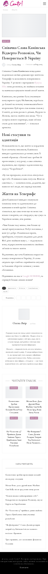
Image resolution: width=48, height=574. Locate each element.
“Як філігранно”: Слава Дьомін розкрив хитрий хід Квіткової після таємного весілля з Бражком (22, 529)
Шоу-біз (6, 41)
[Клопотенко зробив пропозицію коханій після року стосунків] (13, 392)
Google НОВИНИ (31, 276)
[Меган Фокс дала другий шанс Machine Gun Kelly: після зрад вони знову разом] (34, 392)
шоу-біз (5, 291)
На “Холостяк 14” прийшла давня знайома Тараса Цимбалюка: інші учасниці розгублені (23, 514)
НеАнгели (22, 288)
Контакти (24, 567)
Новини (14, 388)
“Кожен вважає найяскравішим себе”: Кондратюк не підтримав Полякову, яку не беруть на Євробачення (24, 500)
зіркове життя (12, 288)
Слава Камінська (33, 288)
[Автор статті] (24, 314)
